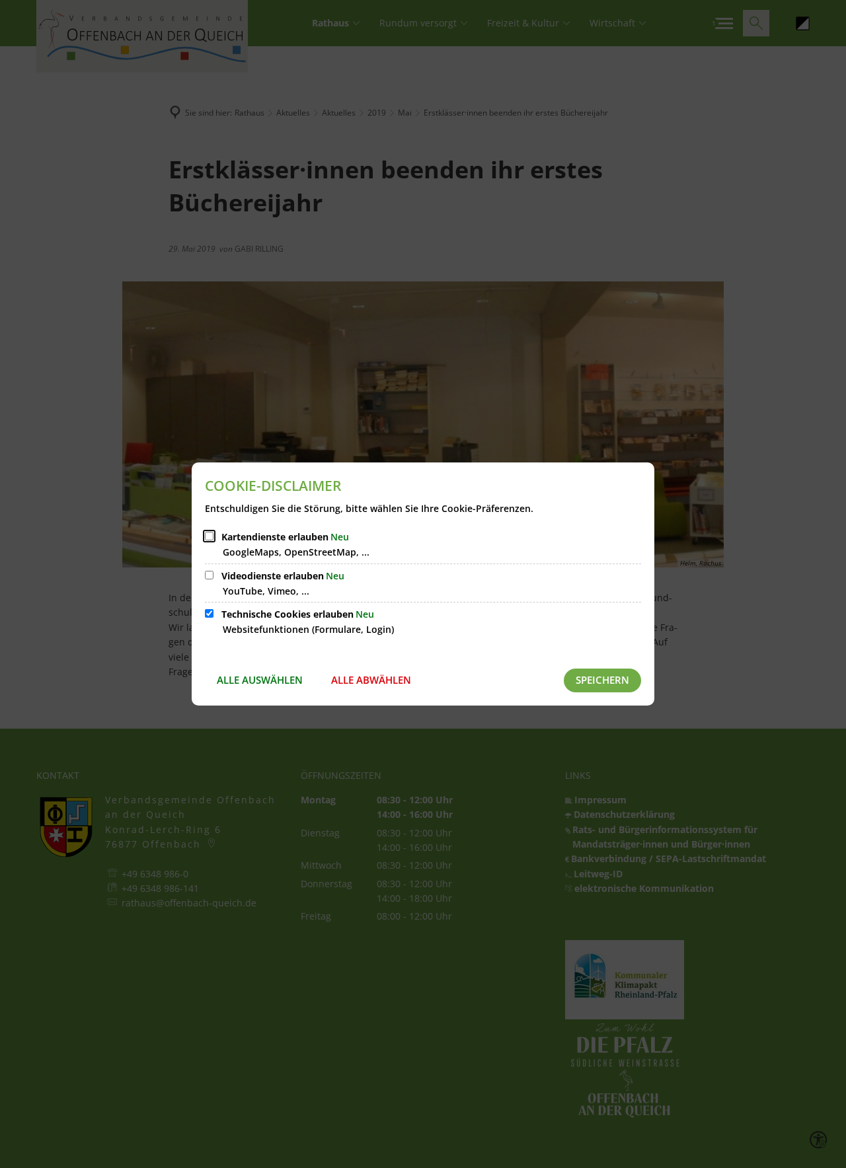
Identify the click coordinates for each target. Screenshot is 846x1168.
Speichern (602, 679)
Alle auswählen (260, 679)
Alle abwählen (371, 679)
